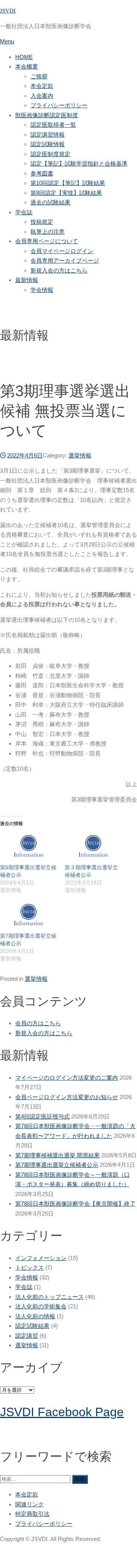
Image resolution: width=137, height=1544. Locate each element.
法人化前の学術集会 (41, 1306)
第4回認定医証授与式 (42, 1116)
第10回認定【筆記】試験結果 (67, 183)
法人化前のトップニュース (49, 1297)
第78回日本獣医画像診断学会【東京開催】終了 (75, 1203)
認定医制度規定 (50, 154)
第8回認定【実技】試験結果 (66, 193)
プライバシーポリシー (59, 105)
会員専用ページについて (46, 241)
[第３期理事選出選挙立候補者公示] (93, 847)
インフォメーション (41, 1258)
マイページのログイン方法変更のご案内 (66, 1077)
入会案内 (41, 95)
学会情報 (41, 290)
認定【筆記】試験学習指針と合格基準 (78, 163)
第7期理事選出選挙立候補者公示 (56, 1165)
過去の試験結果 (50, 202)
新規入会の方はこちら (59, 270)
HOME (24, 57)
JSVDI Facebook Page (62, 1412)
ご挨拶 (39, 76)
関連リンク (29, 1504)
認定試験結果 (32, 1326)
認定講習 (26, 1335)
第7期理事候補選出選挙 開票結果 (57, 1155)
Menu (7, 41)
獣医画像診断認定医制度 (46, 115)
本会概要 (26, 66)
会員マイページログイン (61, 251)
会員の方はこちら (38, 1023)
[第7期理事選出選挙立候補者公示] (28, 916)
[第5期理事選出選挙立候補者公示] (28, 847)
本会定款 (41, 86)
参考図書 (41, 173)
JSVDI (8, 10)
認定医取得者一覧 (53, 124)
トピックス (29, 1267)
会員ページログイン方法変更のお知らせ (66, 1097)
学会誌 (23, 212)
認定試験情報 (47, 144)
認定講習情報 (47, 134)
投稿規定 (41, 221)
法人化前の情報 (35, 1316)
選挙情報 (79, 455)
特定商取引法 (32, 1514)
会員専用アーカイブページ (64, 260)
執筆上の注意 (47, 231)
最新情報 (26, 280)
